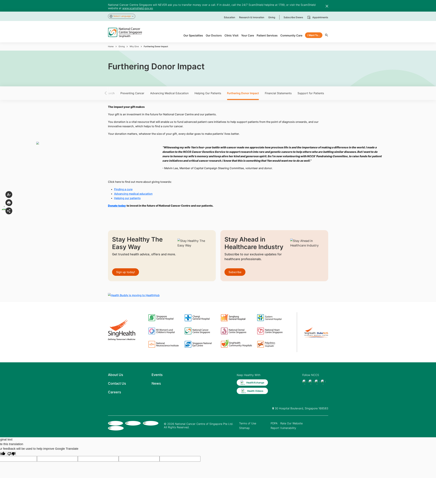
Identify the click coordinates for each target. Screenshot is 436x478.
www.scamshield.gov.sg (137, 8)
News (156, 383)
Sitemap (244, 428)
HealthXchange (255, 382)
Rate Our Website (291, 423)
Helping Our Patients (207, 93)
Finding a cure (123, 189)
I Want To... (313, 35)
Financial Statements (278, 93)
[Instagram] (317, 381)
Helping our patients (127, 198)
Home (111, 46)
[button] (111, 93)
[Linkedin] (323, 381)
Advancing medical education (133, 193)
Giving (122, 46)
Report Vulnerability (283, 428)
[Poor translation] (11, 453)
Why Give (134, 46)
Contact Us (117, 383)
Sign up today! (125, 272)
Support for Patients (311, 93)
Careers (114, 392)
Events (157, 375)
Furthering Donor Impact (243, 93)
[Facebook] (304, 381)
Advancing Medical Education (169, 93)
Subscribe (235, 272)
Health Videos (255, 390)
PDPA (274, 423)
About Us (115, 375)
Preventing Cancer (132, 93)
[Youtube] (310, 381)
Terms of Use (247, 423)
